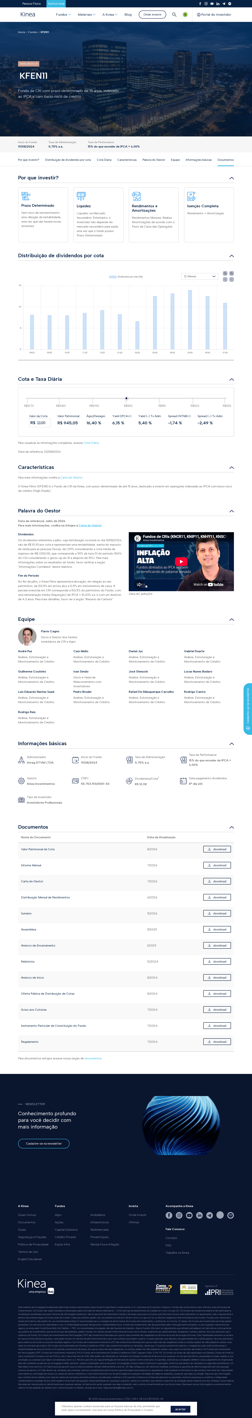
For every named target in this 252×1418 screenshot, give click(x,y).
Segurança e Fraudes (32, 1237)
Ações (59, 1222)
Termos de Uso (28, 1252)
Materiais (85, 15)
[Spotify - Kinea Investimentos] (220, 1217)
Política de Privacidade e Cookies (134, 1410)
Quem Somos (27, 1215)
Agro (58, 1215)
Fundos (61, 15)
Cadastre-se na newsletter (44, 1143)
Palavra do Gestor (154, 160)
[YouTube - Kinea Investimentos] (189, 1217)
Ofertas (134, 1222)
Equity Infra (62, 1244)
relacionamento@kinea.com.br (118, 1387)
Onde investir (152, 14)
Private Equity (100, 1237)
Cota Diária (104, 160)
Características (127, 160)
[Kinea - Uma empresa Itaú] (36, 1293)
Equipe (175, 160)
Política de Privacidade (33, 1244)
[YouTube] (211, 3)
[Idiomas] (185, 14)
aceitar (180, 1409)
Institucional (56, 3)
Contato (171, 1238)
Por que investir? (28, 160)
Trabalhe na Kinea (177, 1252)
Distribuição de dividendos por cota (68, 160)
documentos (93, 1058)
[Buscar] (174, 14)
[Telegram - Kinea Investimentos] (210, 1217)
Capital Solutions (66, 1229)
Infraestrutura (100, 1222)
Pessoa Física (31, 3)
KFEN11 (45, 32)
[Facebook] (200, 3)
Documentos (226, 160)
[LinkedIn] (217, 3)
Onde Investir (137, 1215)
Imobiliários (98, 1215)
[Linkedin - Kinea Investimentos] (199, 1217)
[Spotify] (229, 3)
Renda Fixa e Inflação (105, 1244)
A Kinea (108, 15)
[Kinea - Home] (28, 14)
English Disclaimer (30, 1259)
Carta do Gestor (71, 477)
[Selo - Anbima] (189, 1291)
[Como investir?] (163, 1291)
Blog (128, 15)
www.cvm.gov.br (170, 1310)
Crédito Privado (65, 1237)
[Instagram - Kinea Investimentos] (179, 1217)
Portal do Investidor (216, 15)
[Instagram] (206, 3)
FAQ (168, 1245)
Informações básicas (199, 160)
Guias (22, 1229)
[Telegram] (223, 3)
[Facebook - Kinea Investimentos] (169, 1217)
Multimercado (100, 1229)
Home (21, 32)
